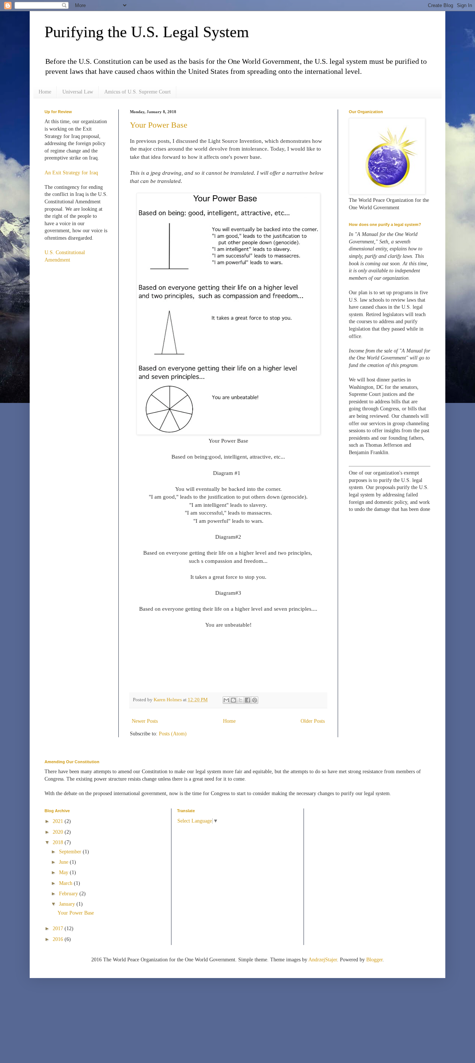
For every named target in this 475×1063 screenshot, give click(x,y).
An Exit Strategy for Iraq (71, 172)
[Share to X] (240, 700)
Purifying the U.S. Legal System (147, 31)
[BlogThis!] (233, 700)
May (64, 872)
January (67, 904)
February (69, 893)
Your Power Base (158, 124)
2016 (59, 939)
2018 (59, 842)
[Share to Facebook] (247, 700)
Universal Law (77, 92)
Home (45, 92)
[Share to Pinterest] (254, 700)
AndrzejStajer (322, 959)
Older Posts (313, 721)
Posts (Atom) (173, 733)
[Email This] (226, 700)
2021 (59, 821)
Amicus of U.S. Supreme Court (137, 92)
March (66, 883)
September (71, 851)
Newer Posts (145, 721)
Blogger (374, 959)
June (64, 862)
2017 (59, 928)
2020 (59, 832)
